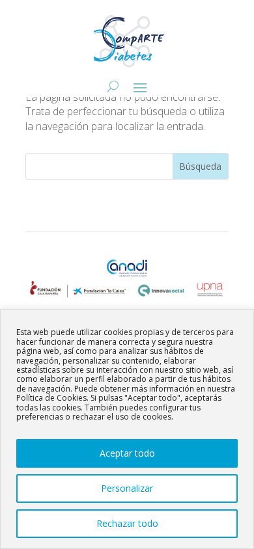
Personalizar (127, 488)
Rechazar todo (127, 523)
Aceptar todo (127, 453)
